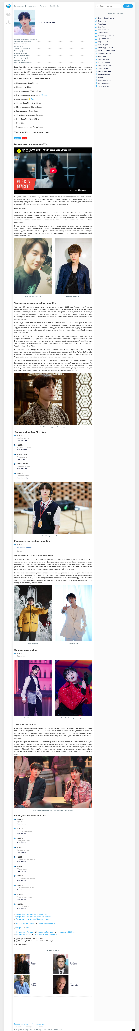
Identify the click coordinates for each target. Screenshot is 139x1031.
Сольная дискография (22, 58)
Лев (32, 99)
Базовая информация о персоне (25, 39)
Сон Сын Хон (103, 68)
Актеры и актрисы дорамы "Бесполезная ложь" (34, 917)
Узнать (44, 95)
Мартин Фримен (104, 74)
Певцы (27, 928)
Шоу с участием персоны (23, 62)
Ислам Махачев (104, 83)
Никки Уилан (102, 56)
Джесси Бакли (103, 59)
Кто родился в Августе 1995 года (46, 934)
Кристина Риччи (104, 30)
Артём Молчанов (104, 54)
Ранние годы (18, 46)
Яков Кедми (102, 24)
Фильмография (19, 51)
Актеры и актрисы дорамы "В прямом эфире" (33, 919)
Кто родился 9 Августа (44, 932)
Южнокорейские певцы (46, 923)
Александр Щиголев (105, 48)
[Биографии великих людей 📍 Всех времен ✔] (8, 6)
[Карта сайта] (8, 22)
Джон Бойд (102, 21)
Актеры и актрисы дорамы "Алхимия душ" (32, 914)
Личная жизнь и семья (22, 55)
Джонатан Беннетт (105, 65)
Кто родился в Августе (24, 932)
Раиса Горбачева (104, 71)
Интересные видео (20, 44)
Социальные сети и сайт (23, 41)
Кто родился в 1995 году (66, 932)
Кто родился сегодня (22, 1024)
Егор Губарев (103, 45)
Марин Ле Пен (103, 42)
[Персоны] (8, 14)
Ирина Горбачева (104, 39)
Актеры (18, 928)
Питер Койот (102, 33)
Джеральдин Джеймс (106, 36)
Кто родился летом (23, 934)
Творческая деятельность (23, 48)
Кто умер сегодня (38, 1024)
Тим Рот (101, 77)
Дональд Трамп (104, 62)
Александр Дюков (104, 80)
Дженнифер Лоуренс (106, 18)
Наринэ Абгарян (104, 86)
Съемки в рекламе (20, 53)
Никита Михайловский (106, 51)
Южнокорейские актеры (25, 923)
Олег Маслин (103, 27)
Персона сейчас (20, 60)
